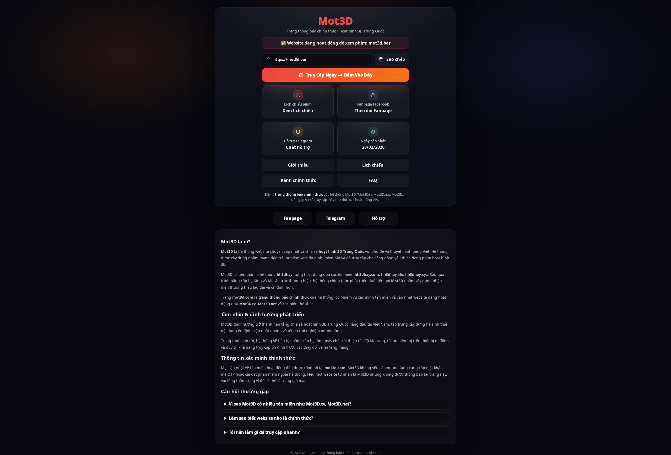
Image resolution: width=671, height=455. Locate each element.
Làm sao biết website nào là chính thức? (271, 418)
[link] (298, 101)
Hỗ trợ (378, 218)
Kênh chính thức (298, 180)
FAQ (373, 180)
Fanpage (293, 218)
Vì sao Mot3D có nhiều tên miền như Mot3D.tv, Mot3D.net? (290, 404)
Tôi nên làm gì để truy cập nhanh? (264, 432)
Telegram (335, 218)
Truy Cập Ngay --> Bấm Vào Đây (339, 75)
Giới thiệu (298, 165)
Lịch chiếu (372, 165)
